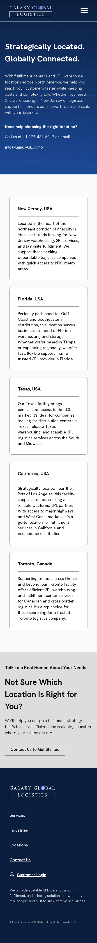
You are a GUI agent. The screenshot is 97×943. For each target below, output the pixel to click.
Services (17, 815)
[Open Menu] (84, 10)
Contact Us (20, 859)
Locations (19, 845)
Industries (19, 830)
